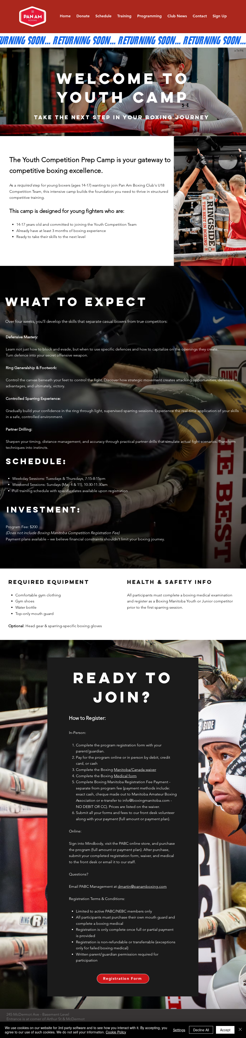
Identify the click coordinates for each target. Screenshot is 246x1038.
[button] (124, 16)
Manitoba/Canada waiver (135, 769)
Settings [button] (179, 1029)
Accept (225, 1029)
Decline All (201, 1029)
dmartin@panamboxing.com (142, 886)
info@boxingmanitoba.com (146, 800)
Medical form (125, 776)
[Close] (240, 1029)
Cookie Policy (116, 1032)
